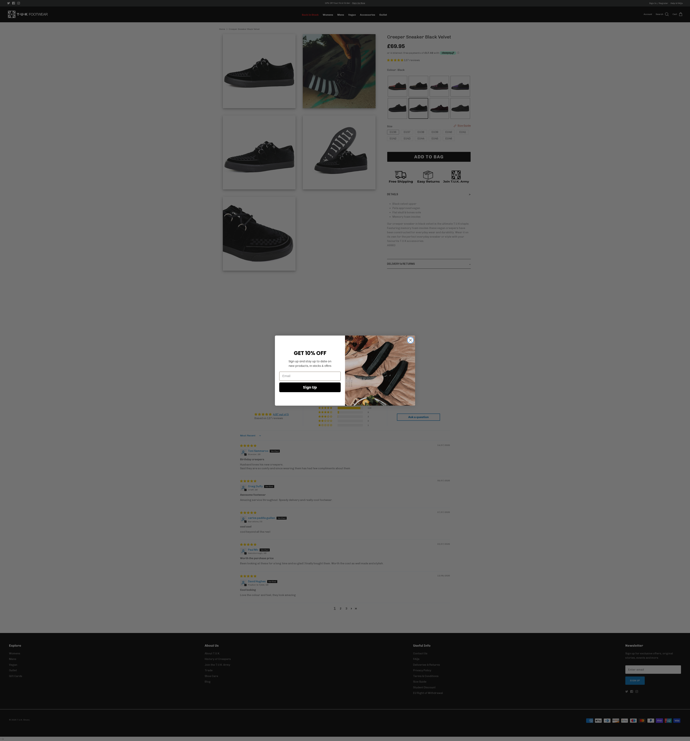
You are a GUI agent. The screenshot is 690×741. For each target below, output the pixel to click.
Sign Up (310, 387)
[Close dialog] (410, 340)
